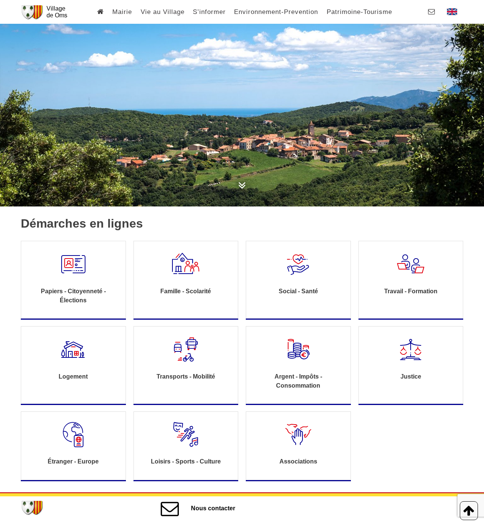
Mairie (122, 11)
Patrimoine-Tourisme (359, 11)
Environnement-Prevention (276, 11)
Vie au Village (163, 11)
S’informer (209, 11)
